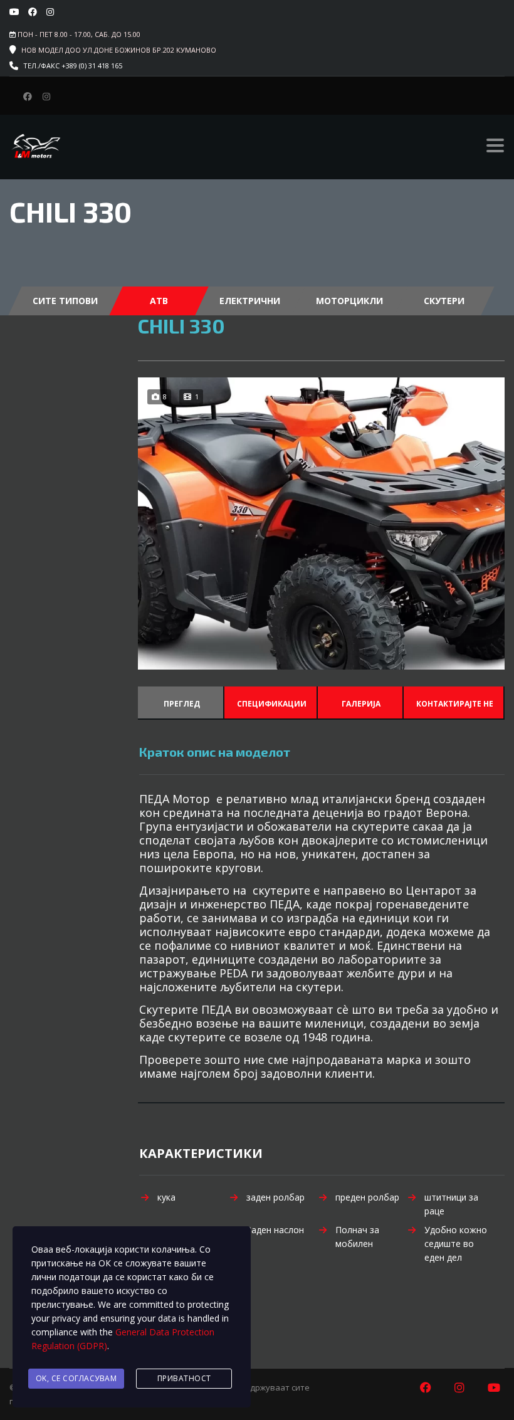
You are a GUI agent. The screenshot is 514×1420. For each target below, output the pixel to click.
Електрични (249, 301)
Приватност (184, 1378)
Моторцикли (349, 301)
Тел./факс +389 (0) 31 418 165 (72, 65)
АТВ (159, 301)
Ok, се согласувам (76, 1378)
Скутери (444, 301)
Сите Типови (65, 301)
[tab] (180, 702)
